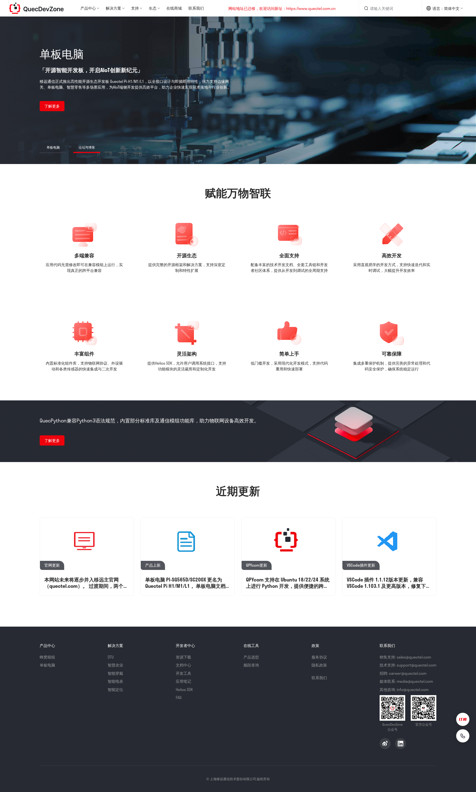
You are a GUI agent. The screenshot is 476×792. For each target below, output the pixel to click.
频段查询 (251, 665)
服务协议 (319, 657)
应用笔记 (183, 681)
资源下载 (183, 657)
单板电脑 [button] (53, 147)
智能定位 (115, 689)
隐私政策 (319, 665)
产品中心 (88, 8)
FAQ (179, 697)
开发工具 (183, 673)
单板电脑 (47, 665)
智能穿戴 (115, 673)
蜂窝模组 (47, 657)
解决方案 (113, 8)
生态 (152, 8)
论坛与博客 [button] (87, 147)
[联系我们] (462, 735)
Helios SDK (184, 689)
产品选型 (251, 657)
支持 (135, 8)
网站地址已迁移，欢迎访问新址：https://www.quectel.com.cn (282, 8)
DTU (111, 657)
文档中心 (183, 665)
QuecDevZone (36, 8)
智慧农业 (115, 665)
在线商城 (174, 8)
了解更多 (52, 106)
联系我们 (196, 8)
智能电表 (115, 681)
